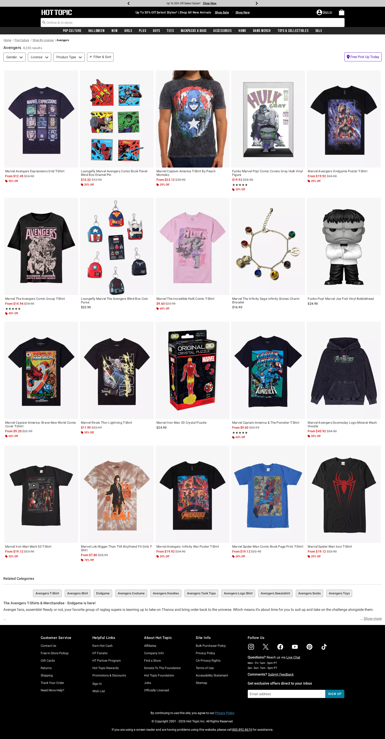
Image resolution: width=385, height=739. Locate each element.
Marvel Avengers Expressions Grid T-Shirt (35, 171)
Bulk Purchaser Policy (211, 645)
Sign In (97, 683)
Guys (156, 31)
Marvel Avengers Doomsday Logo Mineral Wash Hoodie (342, 424)
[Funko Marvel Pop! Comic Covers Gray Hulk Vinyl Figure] (268, 119)
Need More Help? (52, 690)
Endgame (103, 593)
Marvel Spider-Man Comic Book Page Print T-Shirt (267, 546)
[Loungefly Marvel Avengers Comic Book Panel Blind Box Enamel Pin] (117, 119)
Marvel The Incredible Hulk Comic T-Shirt (185, 298)
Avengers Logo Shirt (238, 593)
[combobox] (193, 22)
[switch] (363, 56)
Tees (170, 31)
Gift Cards (48, 660)
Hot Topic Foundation (159, 675)
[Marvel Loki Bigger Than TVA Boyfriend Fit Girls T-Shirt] (117, 494)
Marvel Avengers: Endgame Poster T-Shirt (337, 171)
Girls (128, 31)
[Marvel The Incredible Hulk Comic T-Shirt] (192, 246)
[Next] (256, 3)
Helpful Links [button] (103, 638)
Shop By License (43, 40)
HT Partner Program (106, 660)
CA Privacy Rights (208, 660)
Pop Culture (72, 31)
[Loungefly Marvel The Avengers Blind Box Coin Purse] (117, 246)
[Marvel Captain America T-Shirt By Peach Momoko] (192, 119)
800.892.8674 (242, 729)
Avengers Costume (131, 593)
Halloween (96, 31)
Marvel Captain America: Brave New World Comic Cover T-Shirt (40, 424)
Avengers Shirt (77, 593)
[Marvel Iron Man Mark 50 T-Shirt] (41, 494)
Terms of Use (205, 668)
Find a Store (152, 660)
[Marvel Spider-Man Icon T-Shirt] (344, 494)
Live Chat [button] (293, 657)
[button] (325, 12)
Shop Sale (222, 12)
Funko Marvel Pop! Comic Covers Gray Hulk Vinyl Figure (267, 173)
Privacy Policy (205, 653)
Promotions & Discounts (109, 675)
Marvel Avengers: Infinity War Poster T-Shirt (187, 546)
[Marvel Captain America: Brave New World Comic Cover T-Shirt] (41, 370)
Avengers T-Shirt (47, 593)
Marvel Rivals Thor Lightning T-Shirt (106, 422)
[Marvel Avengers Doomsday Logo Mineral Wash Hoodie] (344, 370)
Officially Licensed (156, 690)
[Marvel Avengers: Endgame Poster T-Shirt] (344, 119)
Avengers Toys (339, 593)
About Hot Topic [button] (158, 638)
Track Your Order (52, 683)
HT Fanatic (100, 653)
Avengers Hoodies (166, 593)
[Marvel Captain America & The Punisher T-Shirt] (268, 370)
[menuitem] (342, 12)
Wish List (98, 691)
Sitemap (201, 683)
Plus (142, 31)
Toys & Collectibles (293, 31)
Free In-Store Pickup (55, 653)
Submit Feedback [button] (281, 674)
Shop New (243, 12)
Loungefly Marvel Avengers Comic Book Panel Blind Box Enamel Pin (114, 173)
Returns (46, 668)
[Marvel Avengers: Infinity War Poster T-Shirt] (192, 494)
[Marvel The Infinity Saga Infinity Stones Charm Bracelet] (268, 246)
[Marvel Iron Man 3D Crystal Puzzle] (192, 370)
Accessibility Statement (212, 675)
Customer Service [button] (56, 638)
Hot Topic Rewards (105, 668)
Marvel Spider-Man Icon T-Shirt (330, 546)
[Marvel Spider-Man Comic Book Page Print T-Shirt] (268, 494)
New (114, 31)
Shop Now (209, 3)
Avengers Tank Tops (201, 593)
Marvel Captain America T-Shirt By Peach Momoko (186, 173)
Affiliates (150, 645)
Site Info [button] (203, 638)
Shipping (47, 675)
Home (242, 31)
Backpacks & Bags (194, 31)
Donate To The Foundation (162, 668)
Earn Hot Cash (102, 645)
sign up (334, 694)
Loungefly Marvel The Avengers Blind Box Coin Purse (114, 300)
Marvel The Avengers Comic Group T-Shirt (35, 298)
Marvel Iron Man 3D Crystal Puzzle (181, 422)
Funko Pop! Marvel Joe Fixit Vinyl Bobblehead (341, 298)
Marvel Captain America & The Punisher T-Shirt (266, 422)
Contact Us (48, 645)
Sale (318, 31)
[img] (251, 646)
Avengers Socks (309, 593)
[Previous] (128, 3)
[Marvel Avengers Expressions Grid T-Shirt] (41, 119)
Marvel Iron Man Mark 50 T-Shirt (28, 546)
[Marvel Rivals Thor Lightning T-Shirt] (117, 370)
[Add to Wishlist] (74, 75)
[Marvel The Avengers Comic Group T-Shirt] (41, 246)
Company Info (154, 653)
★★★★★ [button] (239, 185)
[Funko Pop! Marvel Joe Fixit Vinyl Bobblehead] (344, 246)
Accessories (222, 31)
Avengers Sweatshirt (275, 593)
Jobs (147, 683)
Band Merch (262, 31)
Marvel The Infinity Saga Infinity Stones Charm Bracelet (266, 300)
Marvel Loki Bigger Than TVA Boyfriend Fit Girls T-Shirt (116, 548)
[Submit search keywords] (44, 22)
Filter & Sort (102, 57)
